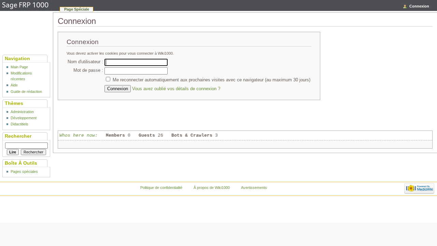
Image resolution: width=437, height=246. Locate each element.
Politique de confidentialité (161, 188)
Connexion (419, 6)
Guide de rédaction (26, 92)
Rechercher (18, 136)
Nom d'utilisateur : (85, 61)
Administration (22, 112)
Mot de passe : (88, 70)
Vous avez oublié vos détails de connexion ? (176, 88)
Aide (14, 85)
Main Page (19, 67)
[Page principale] (25, 6)
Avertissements (254, 188)
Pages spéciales (24, 171)
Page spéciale (76, 9)
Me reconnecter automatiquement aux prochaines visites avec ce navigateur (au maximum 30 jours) (211, 80)
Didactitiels (19, 124)
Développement (24, 118)
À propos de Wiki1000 (212, 188)
